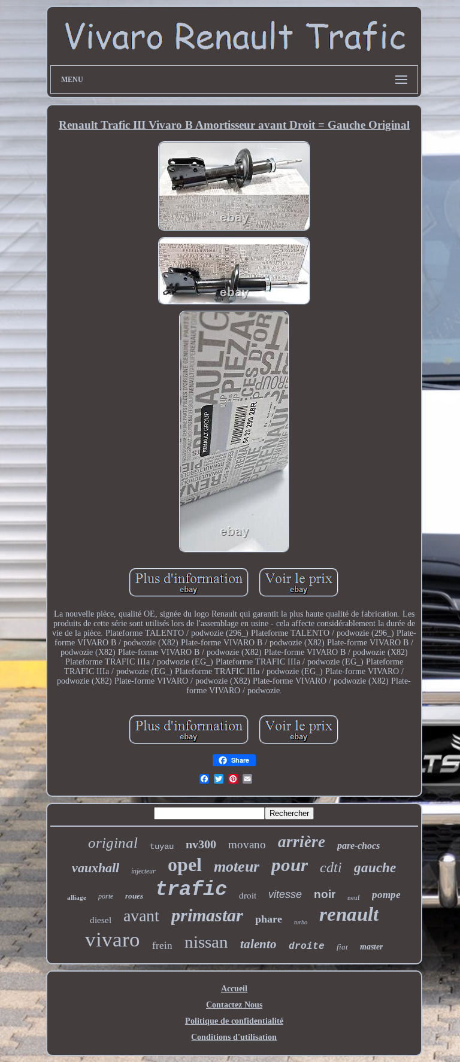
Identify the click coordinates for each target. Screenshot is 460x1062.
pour (289, 864)
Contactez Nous (234, 1004)
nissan (206, 941)
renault (349, 914)
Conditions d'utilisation (234, 1037)
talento (258, 944)
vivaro (112, 939)
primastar (207, 915)
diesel (100, 920)
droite (307, 946)
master (371, 946)
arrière (301, 842)
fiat (342, 946)
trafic (191, 889)
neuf (353, 897)
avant (141, 915)
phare (268, 919)
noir (324, 894)
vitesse (285, 894)
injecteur (143, 871)
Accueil (234, 988)
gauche (375, 867)
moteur (236, 866)
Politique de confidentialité (234, 1021)
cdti (331, 867)
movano (247, 844)
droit (247, 895)
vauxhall (95, 867)
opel (185, 864)
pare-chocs (358, 846)
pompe (386, 894)
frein (162, 945)
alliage (76, 897)
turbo (300, 922)
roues (134, 895)
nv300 (201, 844)
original (113, 843)
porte (105, 896)
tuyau (162, 846)
